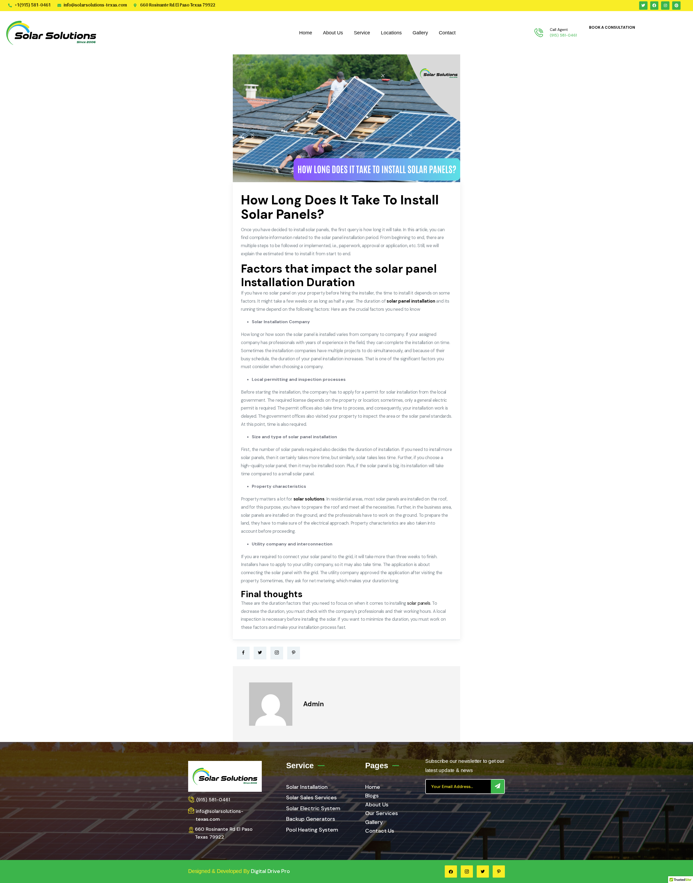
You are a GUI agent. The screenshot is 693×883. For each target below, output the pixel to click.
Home (305, 32)
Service (362, 32)
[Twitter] (260, 653)
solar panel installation (411, 301)
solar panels (418, 603)
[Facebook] (243, 653)
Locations (391, 32)
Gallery (420, 32)
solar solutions (309, 499)
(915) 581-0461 (563, 35)
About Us (333, 32)
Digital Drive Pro (270, 871)
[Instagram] (276, 653)
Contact (447, 32)
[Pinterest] (293, 653)
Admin (313, 704)
